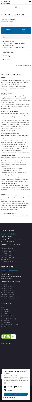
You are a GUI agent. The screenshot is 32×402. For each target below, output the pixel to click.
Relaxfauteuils (27, 65)
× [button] (28, 370)
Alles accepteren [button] (16, 394)
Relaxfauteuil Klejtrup (9, 213)
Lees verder (25, 380)
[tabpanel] (16, 142)
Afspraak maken (23, 30)
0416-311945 (10, 242)
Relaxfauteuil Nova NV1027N (20, 216)
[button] (16, 37)
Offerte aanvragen (8, 30)
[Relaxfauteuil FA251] (16, 7)
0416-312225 (10, 278)
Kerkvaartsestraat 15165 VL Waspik (8, 236)
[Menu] (30, 2)
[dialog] (16, 384)
